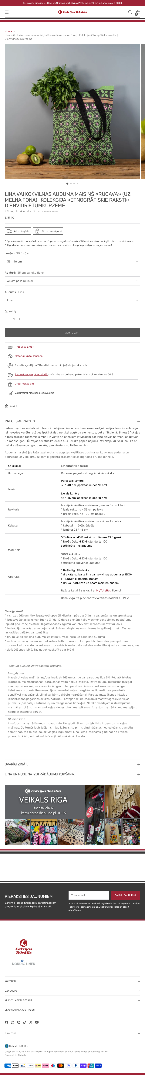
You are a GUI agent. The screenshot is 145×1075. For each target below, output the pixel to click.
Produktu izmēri (24, 346)
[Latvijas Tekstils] (72, 12)
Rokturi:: (24, 272)
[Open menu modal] (7, 12)
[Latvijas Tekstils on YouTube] (37, 1022)
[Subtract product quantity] (8, 319)
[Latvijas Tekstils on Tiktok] (25, 1022)
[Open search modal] (130, 12)
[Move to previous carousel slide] (128, 868)
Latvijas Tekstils (33, 1051)
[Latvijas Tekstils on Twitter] (31, 1022)
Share (13, 406)
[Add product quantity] (19, 319)
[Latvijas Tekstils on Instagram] (13, 1022)
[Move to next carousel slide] (137, 868)
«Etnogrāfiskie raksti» (20, 211)
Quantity (10, 311)
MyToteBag (103, 590)
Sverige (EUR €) (17, 1046)
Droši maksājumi (24, 383)
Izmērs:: (18, 253)
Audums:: (14, 292)
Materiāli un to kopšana (28, 355)
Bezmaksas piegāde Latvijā (31, 374)
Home (8, 31)
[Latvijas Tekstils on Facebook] (7, 1022)
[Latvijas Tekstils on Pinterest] (19, 1022)
